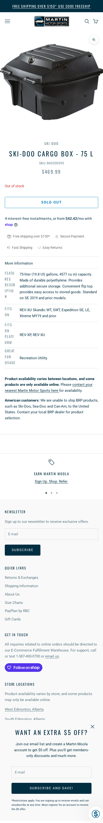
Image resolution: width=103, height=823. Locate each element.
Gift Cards (13, 619)
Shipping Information (21, 586)
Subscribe (23, 550)
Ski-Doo (51, 143)
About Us (12, 594)
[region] (51, 472)
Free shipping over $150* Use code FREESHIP (51, 6)
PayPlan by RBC (17, 611)
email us (52, 656)
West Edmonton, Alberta (24, 709)
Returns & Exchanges (21, 577)
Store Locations (20, 684)
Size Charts (14, 603)
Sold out (51, 202)
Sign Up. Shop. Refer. (51, 481)
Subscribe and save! (51, 788)
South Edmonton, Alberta (25, 719)
